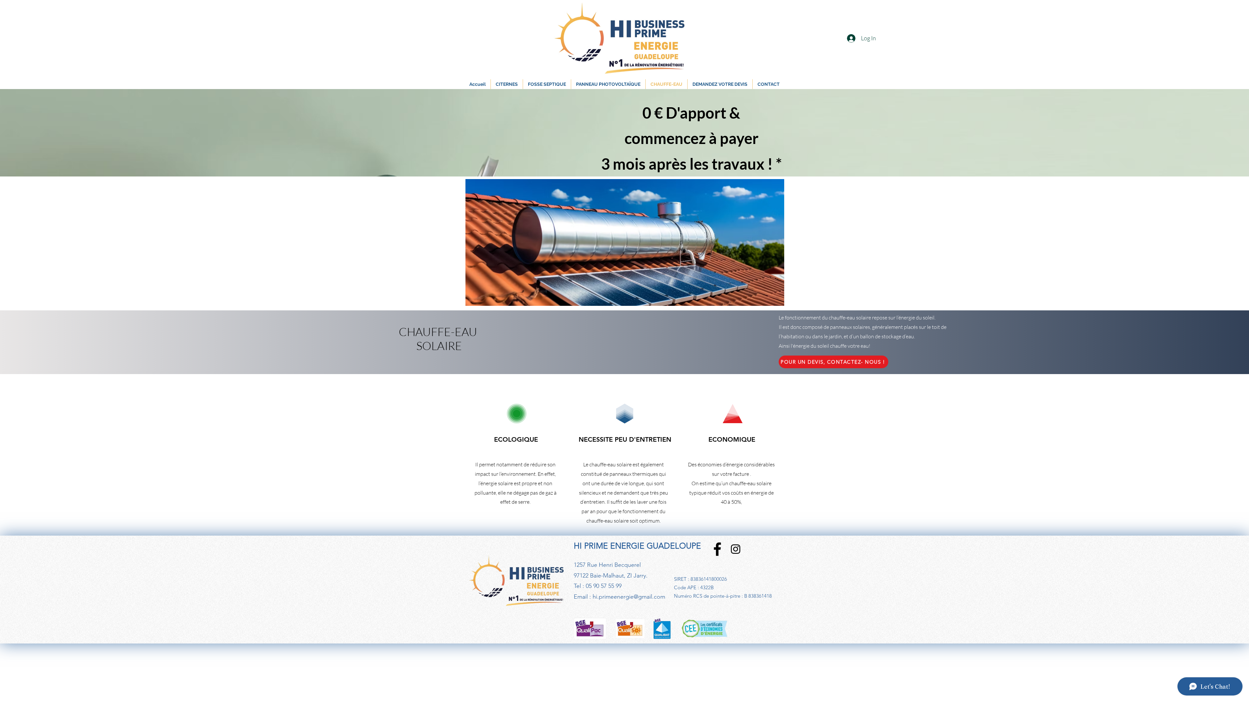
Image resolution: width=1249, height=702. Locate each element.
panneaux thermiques (634, 474)
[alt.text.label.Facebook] (717, 549)
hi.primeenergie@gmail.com (629, 596)
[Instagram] (735, 549)
